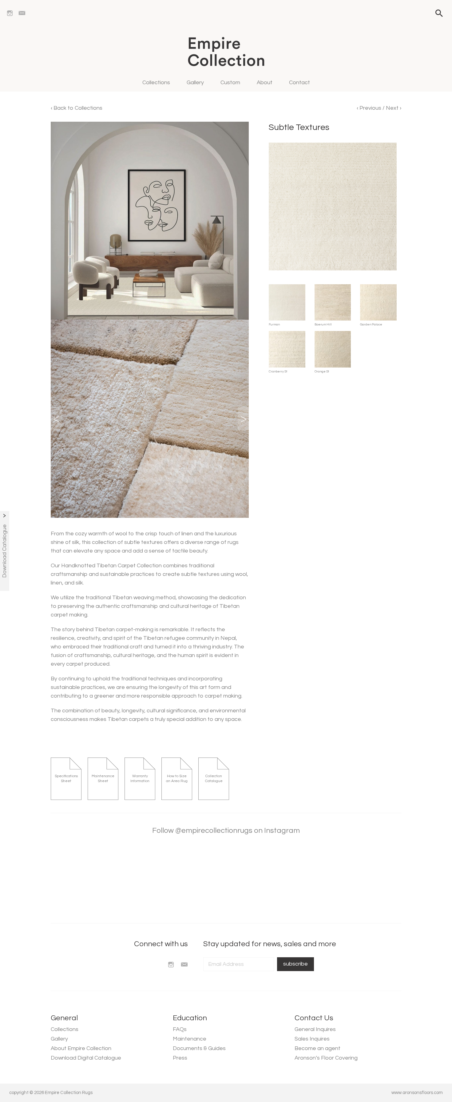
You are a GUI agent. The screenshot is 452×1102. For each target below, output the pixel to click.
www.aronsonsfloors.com (417, 1092)
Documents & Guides (199, 1048)
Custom (230, 82)
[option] (150, 419)
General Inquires (315, 1029)
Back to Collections (77, 108)
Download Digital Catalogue (86, 1058)
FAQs (180, 1029)
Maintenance (189, 1039)
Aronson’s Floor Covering (326, 1058)
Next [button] (243, 419)
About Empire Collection (81, 1048)
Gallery (195, 82)
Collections (156, 82)
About (264, 82)
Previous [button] (56, 419)
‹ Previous (370, 108)
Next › (393, 108)
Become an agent (317, 1048)
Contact (299, 82)
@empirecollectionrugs (213, 830)
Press (180, 1058)
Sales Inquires (312, 1039)
